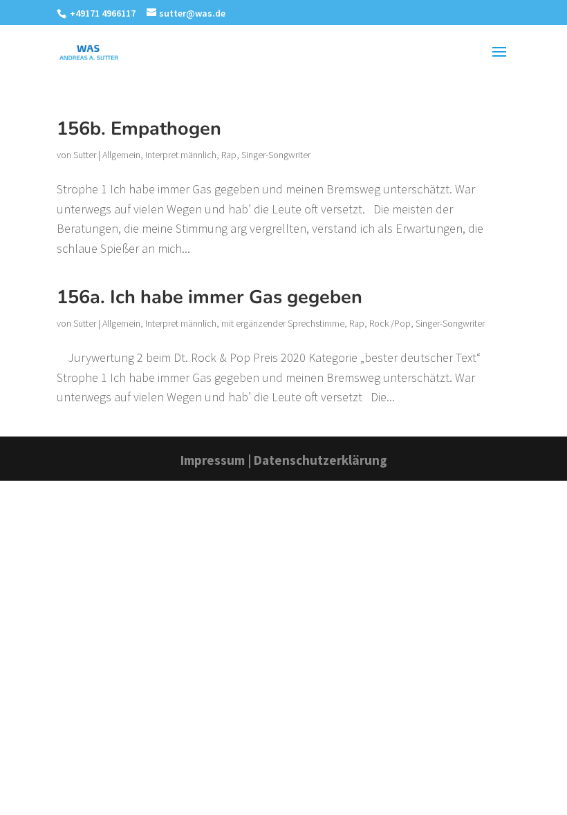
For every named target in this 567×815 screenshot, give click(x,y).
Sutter (84, 154)
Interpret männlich (180, 154)
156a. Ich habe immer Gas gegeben (209, 297)
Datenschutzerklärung (320, 460)
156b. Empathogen (139, 129)
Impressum (212, 460)
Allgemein (121, 154)
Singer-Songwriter (275, 154)
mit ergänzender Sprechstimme (282, 323)
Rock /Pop (390, 323)
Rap (228, 154)
